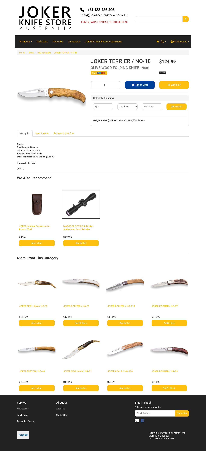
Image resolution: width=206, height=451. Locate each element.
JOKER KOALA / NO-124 (120, 371)
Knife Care (42, 41)
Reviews (58, 133)
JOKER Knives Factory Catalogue (103, 41)
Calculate (177, 106)
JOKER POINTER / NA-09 (76, 306)
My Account (22, 408)
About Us (58, 41)
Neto (172, 438)
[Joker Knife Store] (73, 17)
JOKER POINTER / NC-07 (165, 306)
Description (24, 133)
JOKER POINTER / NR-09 (165, 371)
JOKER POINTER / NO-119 (121, 306)
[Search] (185, 19)
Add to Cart (141, 84)
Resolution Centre (25, 421)
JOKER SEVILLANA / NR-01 (77, 371)
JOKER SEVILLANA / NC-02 (33, 306)
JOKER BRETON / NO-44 (32, 371)
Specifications (42, 133)
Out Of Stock (81, 323)
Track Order (22, 415)
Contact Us (74, 41)
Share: (94, 73)
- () (162, 41)
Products (24, 41)
